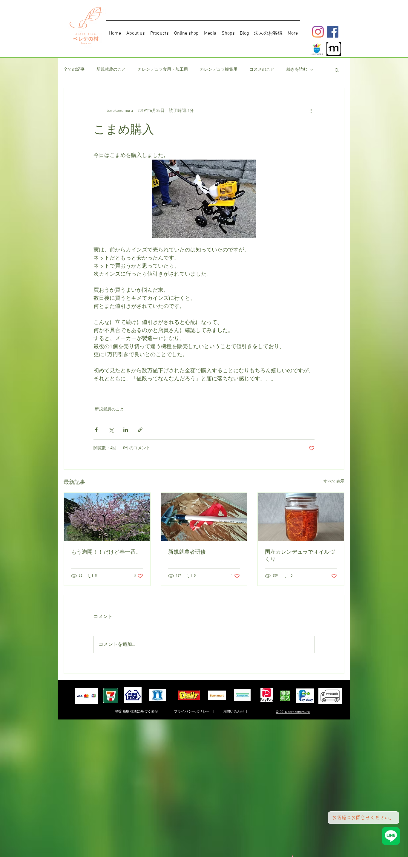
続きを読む (296, 69)
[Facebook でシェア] (96, 430)
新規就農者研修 (187, 552)
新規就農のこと (111, 69)
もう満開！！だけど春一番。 (106, 552)
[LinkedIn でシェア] (125, 430)
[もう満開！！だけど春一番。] (107, 517)
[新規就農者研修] (204, 517)
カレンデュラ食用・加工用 (163, 69)
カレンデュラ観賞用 (218, 69)
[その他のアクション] (311, 110)
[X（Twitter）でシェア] (111, 430)
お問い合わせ (234, 712)
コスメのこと (261, 69)
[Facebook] (332, 32)
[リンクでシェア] (140, 430)
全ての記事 (74, 69)
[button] (337, 69)
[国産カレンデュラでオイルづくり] (301, 517)
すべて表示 (333, 481)
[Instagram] (318, 32)
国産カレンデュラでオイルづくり (300, 555)
